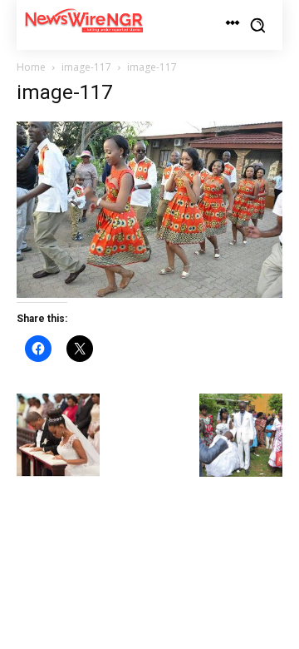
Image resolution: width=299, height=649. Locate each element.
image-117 (86, 67)
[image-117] (149, 293)
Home (31, 67)
